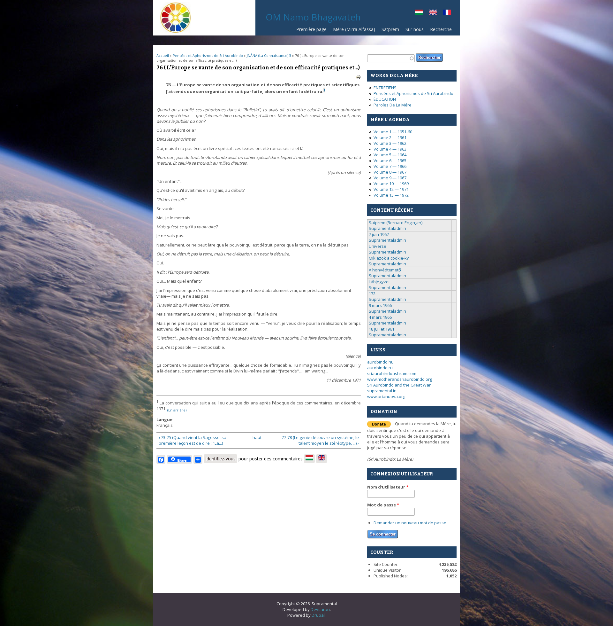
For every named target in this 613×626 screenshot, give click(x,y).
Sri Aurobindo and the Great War (399, 385)
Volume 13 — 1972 (391, 195)
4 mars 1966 (380, 317)
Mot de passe (383, 505)
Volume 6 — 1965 (390, 160)
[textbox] (391, 58)
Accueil (162, 55)
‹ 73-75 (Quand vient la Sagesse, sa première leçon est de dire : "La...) (192, 440)
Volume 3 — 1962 (390, 143)
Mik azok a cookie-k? (389, 258)
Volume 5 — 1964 (390, 155)
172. (372, 293)
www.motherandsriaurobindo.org (399, 379)
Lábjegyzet (379, 282)
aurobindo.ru (380, 368)
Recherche (441, 29)
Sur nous (414, 29)
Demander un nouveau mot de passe (410, 523)
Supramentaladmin (387, 228)
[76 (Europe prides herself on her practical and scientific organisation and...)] (433, 13)
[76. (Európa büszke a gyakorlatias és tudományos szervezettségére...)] (419, 13)
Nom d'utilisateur (387, 487)
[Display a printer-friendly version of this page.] (358, 77)
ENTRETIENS (385, 87)
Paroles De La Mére (393, 105)
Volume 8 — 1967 (390, 172)
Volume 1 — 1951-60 (393, 132)
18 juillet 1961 (381, 329)
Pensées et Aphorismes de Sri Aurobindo (208, 55)
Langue (164, 419)
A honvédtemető (385, 270)
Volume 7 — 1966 (390, 166)
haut (257, 437)
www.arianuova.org (386, 396)
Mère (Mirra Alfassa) (354, 29)
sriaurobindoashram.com (391, 373)
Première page (311, 29)
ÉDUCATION (385, 99)
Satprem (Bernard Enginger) (395, 222)
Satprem (390, 29)
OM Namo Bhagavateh (313, 17)
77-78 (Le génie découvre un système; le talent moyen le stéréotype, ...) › (320, 440)
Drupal (318, 615)
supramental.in (382, 391)
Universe (377, 246)
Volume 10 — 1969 (391, 183)
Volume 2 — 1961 (390, 137)
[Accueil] (175, 32)
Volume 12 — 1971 (391, 189)
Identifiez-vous (220, 459)
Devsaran (320, 609)
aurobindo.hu (380, 362)
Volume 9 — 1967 (390, 178)
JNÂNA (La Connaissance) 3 (269, 55)
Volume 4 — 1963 (390, 149)
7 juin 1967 (379, 234)
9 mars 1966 (380, 305)
